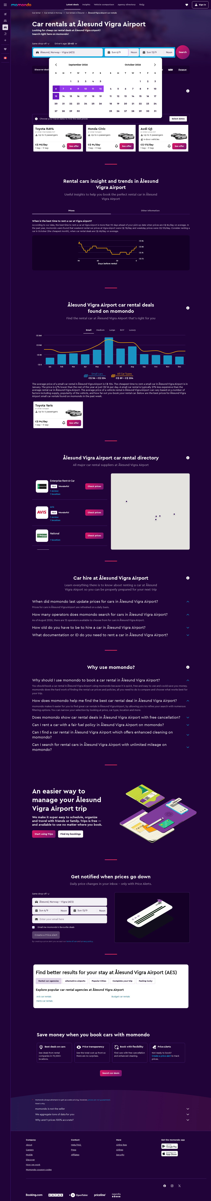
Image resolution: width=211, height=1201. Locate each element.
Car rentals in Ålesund (75, 13)
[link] (74, 146)
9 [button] (78, 89)
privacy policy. (87, 941)
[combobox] (41, 43)
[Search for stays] (5, 21)
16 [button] (78, 96)
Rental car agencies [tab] (48, 981)
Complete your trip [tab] (122, 981)
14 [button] (63, 96)
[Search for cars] (5, 27)
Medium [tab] (100, 330)
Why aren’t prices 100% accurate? (54, 1120)
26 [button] (100, 103)
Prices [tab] (71, 211)
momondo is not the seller (50, 1109)
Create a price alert (161, 1056)
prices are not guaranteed (99, 1100)
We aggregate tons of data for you (54, 1114)
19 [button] (100, 96)
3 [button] (85, 81)
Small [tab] (88, 330)
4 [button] (93, 81)
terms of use (71, 941)
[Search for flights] (5, 14)
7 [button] (63, 89)
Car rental (36, 13)
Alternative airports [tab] (75, 981)
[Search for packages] (5, 34)
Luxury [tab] (132, 330)
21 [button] (63, 103)
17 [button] (85, 96)
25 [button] (93, 103)
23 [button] (78, 103)
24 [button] (85, 103)
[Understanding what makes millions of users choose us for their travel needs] (188, 667)
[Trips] (5, 49)
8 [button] (71, 89)
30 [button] (78, 111)
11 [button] (93, 89)
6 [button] (56, 89)
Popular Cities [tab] (99, 981)
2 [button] (78, 81)
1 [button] (70, 81)
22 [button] (70, 103)
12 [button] (100, 89)
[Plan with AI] (5, 40)
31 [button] (155, 111)
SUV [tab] (122, 330)
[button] (5, 4)
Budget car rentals (121, 997)
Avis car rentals (43, 997)
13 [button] (56, 96)
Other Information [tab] (150, 211)
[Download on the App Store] (169, 1153)
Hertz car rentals (44, 1001)
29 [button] (70, 111)
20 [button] (56, 103)
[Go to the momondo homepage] (21, 4)
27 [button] (56, 111)
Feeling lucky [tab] (145, 981)
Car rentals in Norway (53, 13)
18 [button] (93, 96)
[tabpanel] (111, 248)
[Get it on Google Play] (169, 1146)
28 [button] (63, 111)
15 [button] (71, 96)
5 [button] (100, 81)
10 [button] (85, 89)
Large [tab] (112, 330)
